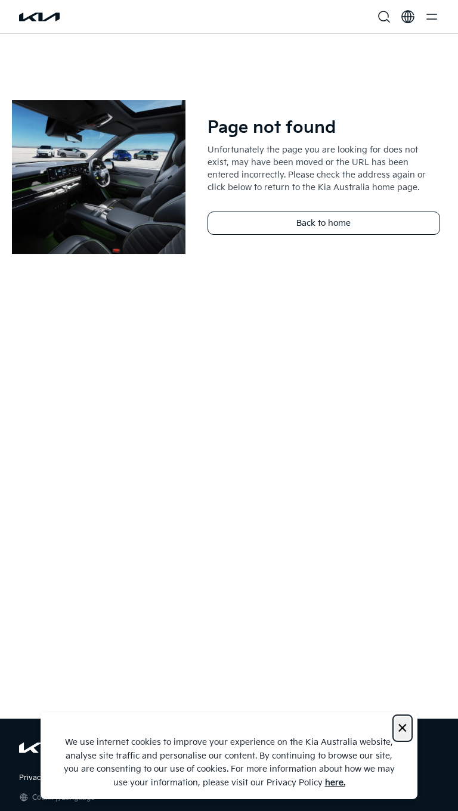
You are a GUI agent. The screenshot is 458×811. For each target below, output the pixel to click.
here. (335, 783)
